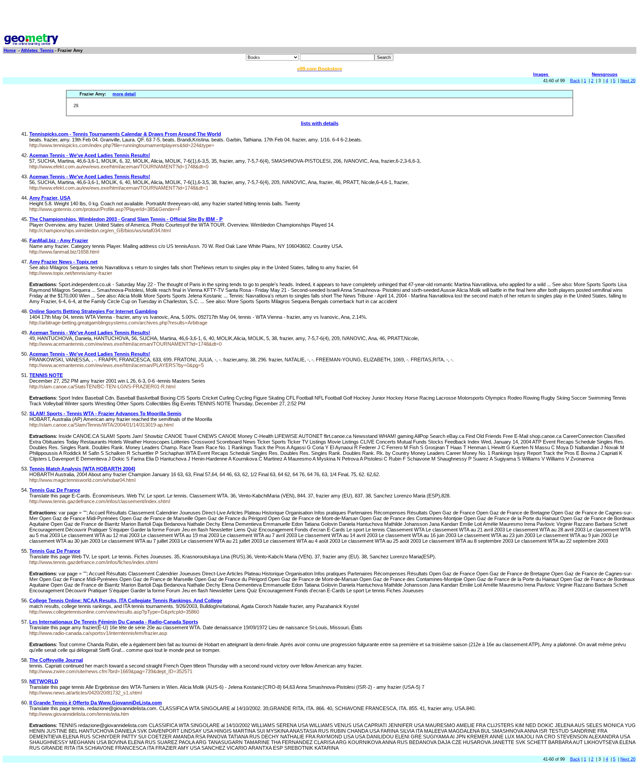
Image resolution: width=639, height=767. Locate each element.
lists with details (319, 123)
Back (575, 80)
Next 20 (627, 80)
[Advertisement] (319, 18)
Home (10, 50)
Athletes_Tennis (37, 50)
